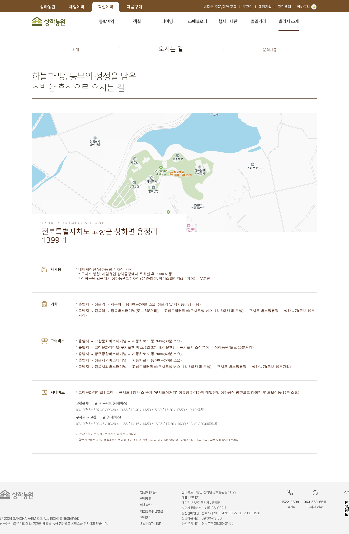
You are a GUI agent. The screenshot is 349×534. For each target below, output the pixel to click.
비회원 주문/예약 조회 (220, 7)
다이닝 (167, 21)
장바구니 (306, 7)
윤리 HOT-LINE (150, 524)
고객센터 (284, 7)
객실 (137, 21)
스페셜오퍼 (197, 21)
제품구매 (134, 6)
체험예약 (76, 6)
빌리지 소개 (288, 21)
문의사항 (270, 50)
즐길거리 (258, 21)
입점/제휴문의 (149, 492)
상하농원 (47, 6)
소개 (75, 50)
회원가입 (265, 7)
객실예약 (105, 6)
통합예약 (106, 21)
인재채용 (145, 499)
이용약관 (145, 505)
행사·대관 (227, 21)
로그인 (248, 7)
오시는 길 (171, 49)
